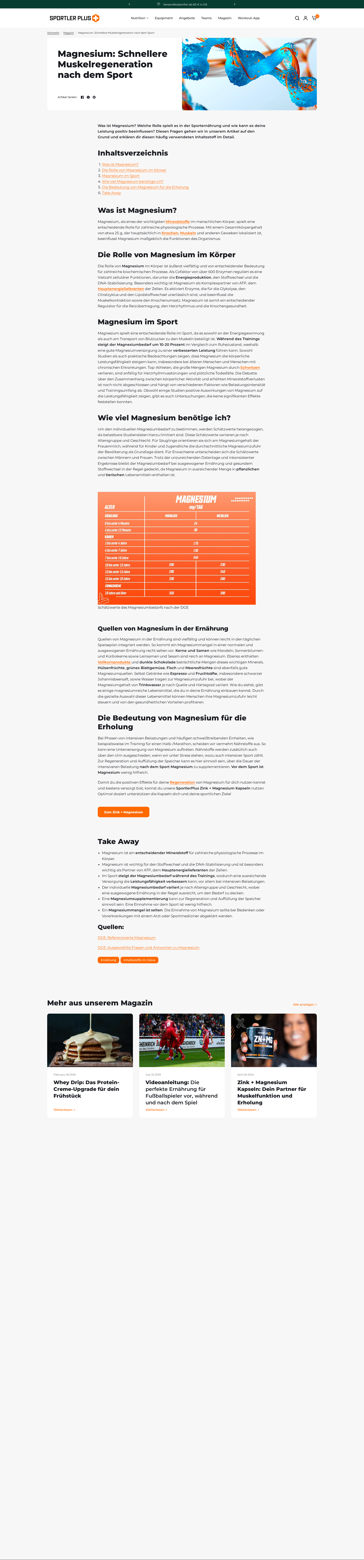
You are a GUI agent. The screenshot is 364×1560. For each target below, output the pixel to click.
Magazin (68, 32)
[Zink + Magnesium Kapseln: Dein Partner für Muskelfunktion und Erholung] (274, 1040)
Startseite (53, 32)
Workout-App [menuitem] (249, 18)
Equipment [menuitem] (164, 18)
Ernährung (108, 960)
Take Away (111, 193)
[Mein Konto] (305, 18)
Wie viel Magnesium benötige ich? (133, 181)
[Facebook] (82, 97)
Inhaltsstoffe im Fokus (139, 960)
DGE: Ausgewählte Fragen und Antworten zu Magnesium (148, 947)
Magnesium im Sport (121, 176)
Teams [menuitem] (206, 18)
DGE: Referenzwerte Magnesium (127, 938)
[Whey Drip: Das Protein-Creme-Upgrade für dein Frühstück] (90, 1040)
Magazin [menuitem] (225, 18)
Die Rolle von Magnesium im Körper (134, 170)
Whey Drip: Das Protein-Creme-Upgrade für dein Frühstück (86, 1089)
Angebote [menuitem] (187, 18)
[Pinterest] (94, 97)
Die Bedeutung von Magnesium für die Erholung (145, 187)
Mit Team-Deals (185, 4)
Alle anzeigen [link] (303, 1004)
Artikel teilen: (67, 97)
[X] (88, 97)
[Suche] (297, 18)
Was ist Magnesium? (120, 164)
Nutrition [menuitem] (138, 18)
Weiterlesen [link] (63, 1109)
